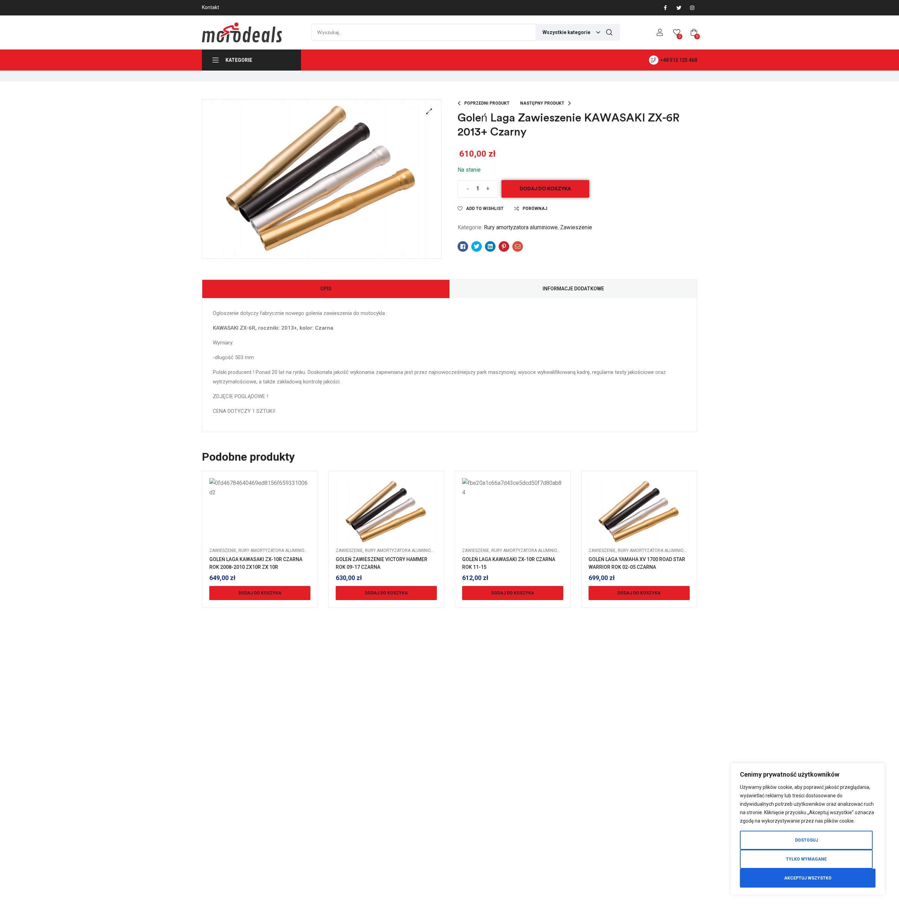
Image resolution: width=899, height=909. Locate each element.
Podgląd (260, 520)
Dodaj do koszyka (545, 188)
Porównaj (535, 208)
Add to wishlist (485, 208)
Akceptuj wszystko (808, 878)
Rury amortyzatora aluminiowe (521, 227)
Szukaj (609, 32)
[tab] (326, 289)
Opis (326, 288)
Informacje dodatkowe (573, 288)
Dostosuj (806, 840)
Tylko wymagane (806, 859)
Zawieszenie (576, 227)
